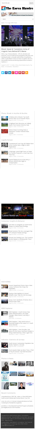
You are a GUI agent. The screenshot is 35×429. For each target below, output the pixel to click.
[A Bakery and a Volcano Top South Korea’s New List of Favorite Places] (4, 118)
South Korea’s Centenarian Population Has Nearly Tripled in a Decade (21, 344)
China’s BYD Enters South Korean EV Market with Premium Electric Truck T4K (16, 397)
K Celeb (12, 65)
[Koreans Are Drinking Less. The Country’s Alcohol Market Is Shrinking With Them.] (4, 239)
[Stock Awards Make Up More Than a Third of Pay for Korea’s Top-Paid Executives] (4, 351)
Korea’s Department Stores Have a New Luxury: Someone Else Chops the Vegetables (20, 287)
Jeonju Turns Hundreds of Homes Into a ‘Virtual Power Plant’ (20, 300)
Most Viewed (22, 65)
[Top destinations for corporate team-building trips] (13, 363)
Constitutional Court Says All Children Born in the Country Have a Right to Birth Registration (21, 145)
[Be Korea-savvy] (17, 8)
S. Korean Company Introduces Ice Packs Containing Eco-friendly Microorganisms (16, 402)
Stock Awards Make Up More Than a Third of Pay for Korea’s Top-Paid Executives (21, 350)
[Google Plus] (13, 72)
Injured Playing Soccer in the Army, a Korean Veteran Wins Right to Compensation (19, 161)
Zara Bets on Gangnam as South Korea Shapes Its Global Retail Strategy (20, 225)
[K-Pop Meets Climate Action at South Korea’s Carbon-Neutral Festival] (5, 376)
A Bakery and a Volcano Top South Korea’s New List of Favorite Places (19, 117)
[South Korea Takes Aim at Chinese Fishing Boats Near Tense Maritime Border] (21, 374)
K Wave (17, 65)
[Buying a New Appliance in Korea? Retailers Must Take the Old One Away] (4, 295)
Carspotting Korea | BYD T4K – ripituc (10, 396)
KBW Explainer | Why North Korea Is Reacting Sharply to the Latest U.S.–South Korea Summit (21, 323)
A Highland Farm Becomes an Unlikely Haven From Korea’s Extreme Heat (20, 124)
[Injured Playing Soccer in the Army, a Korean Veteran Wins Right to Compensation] (4, 160)
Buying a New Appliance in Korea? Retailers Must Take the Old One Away (20, 294)
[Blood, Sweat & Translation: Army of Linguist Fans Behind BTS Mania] (17, 35)
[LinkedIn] (9, 72)
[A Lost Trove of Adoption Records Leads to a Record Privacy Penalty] (5, 385)
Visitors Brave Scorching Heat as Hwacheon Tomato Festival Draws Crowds (19, 131)
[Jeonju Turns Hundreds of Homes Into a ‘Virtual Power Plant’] (4, 301)
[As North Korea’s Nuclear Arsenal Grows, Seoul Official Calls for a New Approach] (30, 374)
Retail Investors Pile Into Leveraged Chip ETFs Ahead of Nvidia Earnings (20, 232)
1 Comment (22, 334)
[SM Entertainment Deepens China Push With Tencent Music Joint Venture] (13, 374)
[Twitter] (2, 72)
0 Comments (20, 120)
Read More (15, 66)
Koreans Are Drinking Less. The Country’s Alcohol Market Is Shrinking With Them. (21, 238)
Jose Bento (4, 406)
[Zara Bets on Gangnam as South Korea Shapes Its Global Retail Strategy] (4, 226)
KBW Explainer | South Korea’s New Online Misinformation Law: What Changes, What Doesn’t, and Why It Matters (19, 314)
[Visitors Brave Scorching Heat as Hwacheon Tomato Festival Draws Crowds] (4, 131)
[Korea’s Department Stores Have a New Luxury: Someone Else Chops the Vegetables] (4, 286)
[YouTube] (19, 72)
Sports (28, 65)
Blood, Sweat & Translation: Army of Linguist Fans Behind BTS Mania (15, 50)
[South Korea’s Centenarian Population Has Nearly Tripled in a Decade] (4, 345)
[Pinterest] (23, 72)
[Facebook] (6, 72)
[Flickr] (16, 72)
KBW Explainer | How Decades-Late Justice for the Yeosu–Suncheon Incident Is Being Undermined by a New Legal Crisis (21, 331)
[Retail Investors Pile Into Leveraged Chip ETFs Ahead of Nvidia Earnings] (4, 232)
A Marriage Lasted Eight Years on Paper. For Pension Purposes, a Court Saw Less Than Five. (21, 153)
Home (2, 22)
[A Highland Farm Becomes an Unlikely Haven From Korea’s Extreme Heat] (4, 125)
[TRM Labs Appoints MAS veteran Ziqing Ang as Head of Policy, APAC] (21, 385)
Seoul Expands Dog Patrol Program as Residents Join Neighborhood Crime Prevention (17, 406)
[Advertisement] (17, 93)
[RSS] (26, 72)
